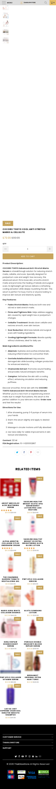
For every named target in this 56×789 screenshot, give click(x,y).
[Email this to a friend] (38, 452)
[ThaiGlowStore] (28, 2)
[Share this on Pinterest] (31, 452)
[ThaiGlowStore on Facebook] (19, 756)
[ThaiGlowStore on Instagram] (29, 756)
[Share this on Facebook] (24, 452)
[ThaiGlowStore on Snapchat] (33, 756)
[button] (6, 510)
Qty (4, 243)
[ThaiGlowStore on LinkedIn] (36, 756)
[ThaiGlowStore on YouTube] (22, 756)
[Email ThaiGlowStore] (40, 756)
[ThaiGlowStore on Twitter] (15, 756)
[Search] (46, 2)
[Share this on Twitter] (17, 452)
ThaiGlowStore (21, 764)
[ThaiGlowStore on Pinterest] (26, 756)
